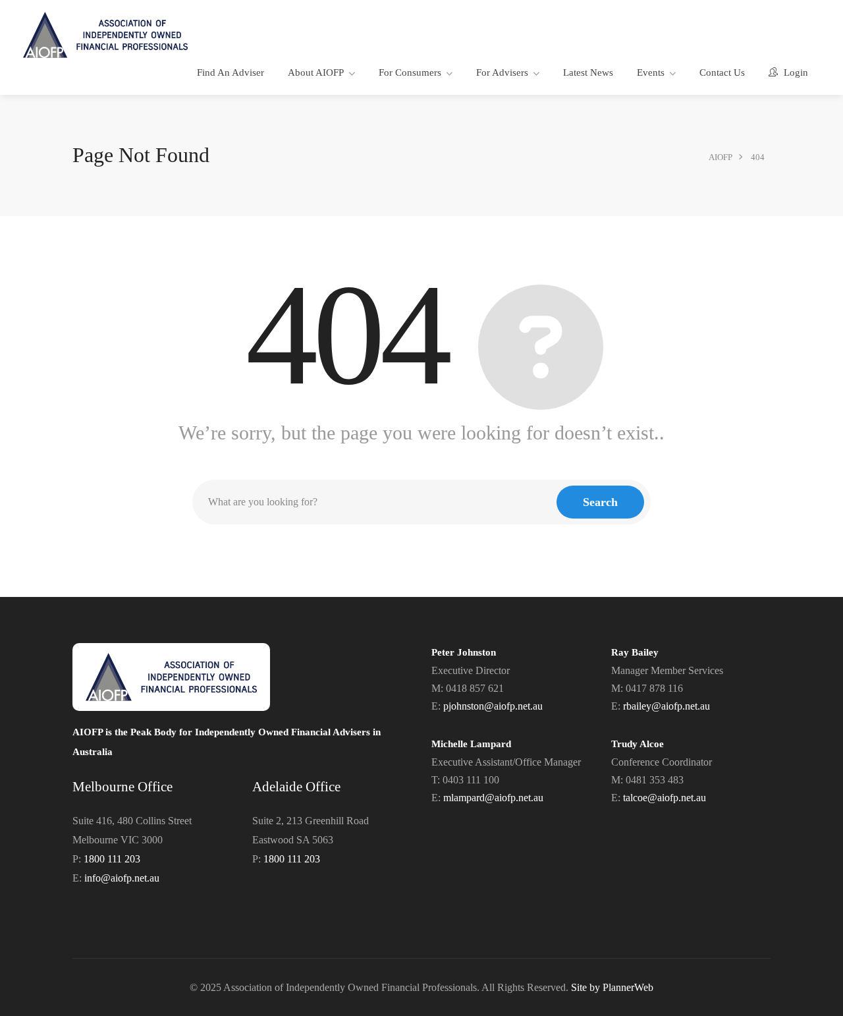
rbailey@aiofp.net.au (666, 706)
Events (651, 72)
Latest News (588, 72)
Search (600, 502)
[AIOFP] (105, 34)
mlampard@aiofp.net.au (493, 797)
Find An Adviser (230, 72)
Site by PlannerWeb (612, 987)
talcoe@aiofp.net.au (664, 797)
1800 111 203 (112, 858)
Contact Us (722, 72)
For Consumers (410, 72)
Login (794, 72)
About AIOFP (316, 72)
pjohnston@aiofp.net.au (493, 706)
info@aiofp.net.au (121, 878)
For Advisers (502, 72)
